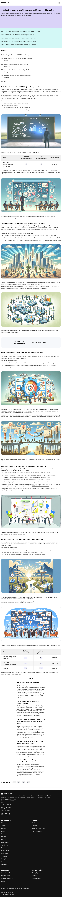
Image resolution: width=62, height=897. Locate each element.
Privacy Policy (5, 875)
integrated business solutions (28, 172)
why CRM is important (12, 412)
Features (34, 825)
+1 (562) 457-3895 (6, 805)
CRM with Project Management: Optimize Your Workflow (21, 44)
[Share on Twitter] (18, 782)
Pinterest (3, 848)
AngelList (4, 856)
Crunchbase (4, 853)
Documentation (36, 878)
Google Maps (5, 845)
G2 (2, 861)
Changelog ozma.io (7, 878)
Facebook (4, 837)
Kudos (3, 881)
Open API (34, 875)
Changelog (35, 873)
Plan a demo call (36, 831)
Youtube (3, 834)
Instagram (4, 839)
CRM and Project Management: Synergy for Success (19, 35)
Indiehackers (5, 842)
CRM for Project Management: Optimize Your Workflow (20, 41)
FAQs (5, 81)
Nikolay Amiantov (5, 810)
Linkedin (3, 828)
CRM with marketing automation (40, 486)
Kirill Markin (4, 808)
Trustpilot (4, 859)
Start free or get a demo (39, 342)
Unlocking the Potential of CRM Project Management (18, 55)
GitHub (3, 823)
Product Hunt (5, 850)
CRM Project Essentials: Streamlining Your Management (20, 38)
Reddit (3, 831)
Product (34, 823)
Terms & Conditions (7, 873)
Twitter (3, 825)
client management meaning (33, 597)
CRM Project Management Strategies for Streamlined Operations (23, 31)
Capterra (4, 864)
